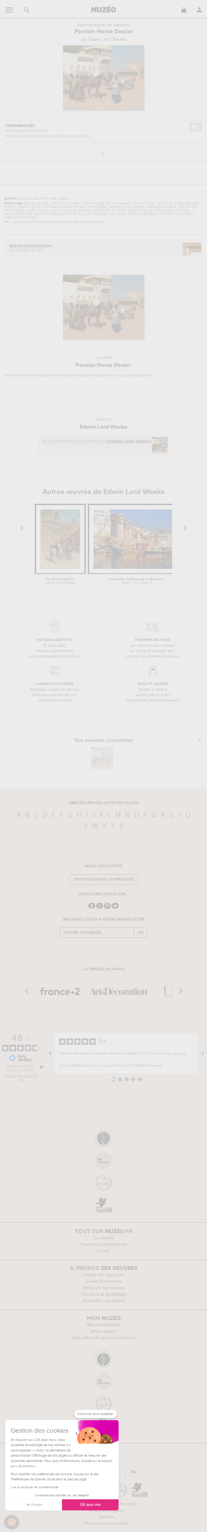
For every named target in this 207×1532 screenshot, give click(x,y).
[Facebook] (92, 908)
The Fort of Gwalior (60, 581)
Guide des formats (103, 1281)
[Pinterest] (107, 908)
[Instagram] (100, 908)
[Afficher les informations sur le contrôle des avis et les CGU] (41, 1067)
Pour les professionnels (103, 1244)
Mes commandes (103, 1324)
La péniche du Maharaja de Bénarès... (137, 581)
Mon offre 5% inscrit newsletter (103, 1337)
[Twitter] (115, 908)
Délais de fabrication (103, 1287)
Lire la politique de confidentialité (34, 1487)
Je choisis (34, 1505)
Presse (103, 1250)
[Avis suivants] (202, 1053)
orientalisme (140, 375)
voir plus (179, 1053)
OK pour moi (90, 1505)
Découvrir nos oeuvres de (96, 442)
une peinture (43, 375)
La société (103, 1237)
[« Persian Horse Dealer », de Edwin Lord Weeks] (102, 758)
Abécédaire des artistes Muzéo (104, 803)
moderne (85, 375)
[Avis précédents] (50, 1053)
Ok (140, 932)
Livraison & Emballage (103, 1294)
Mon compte (103, 1331)
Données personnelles (106, 1523)
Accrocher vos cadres (103, 1300)
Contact (106, 1516)
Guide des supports (103, 1274)
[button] (11, 1522)
